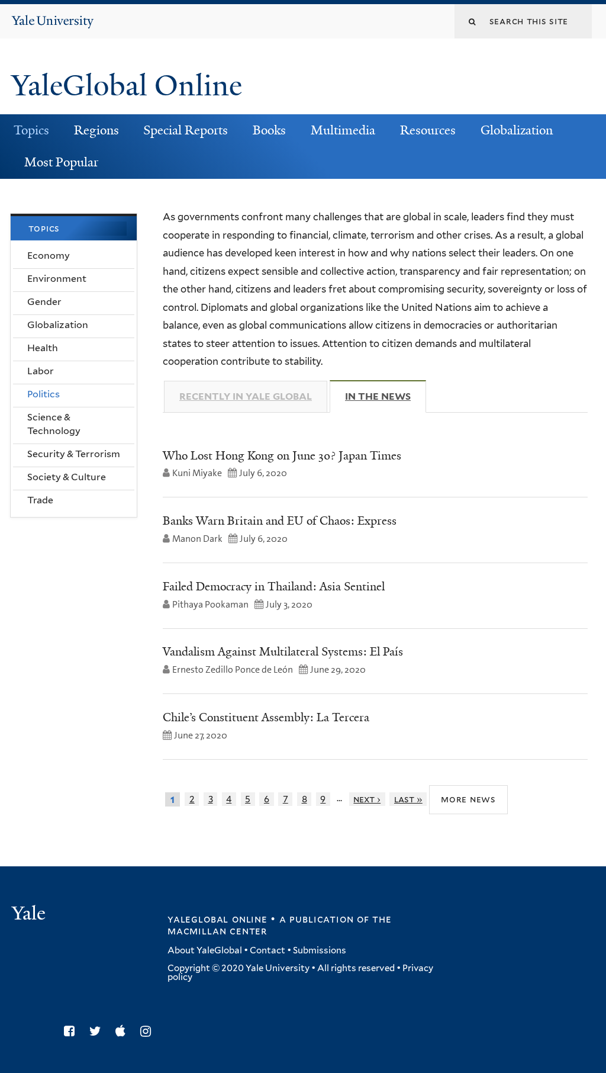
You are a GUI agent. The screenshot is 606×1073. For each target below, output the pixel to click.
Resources (428, 130)
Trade (40, 500)
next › (367, 799)
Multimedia (343, 130)
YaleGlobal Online (126, 85)
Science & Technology (53, 424)
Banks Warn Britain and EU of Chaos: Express (280, 520)
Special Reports (185, 130)
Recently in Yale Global (245, 396)
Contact (267, 950)
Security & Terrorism (73, 454)
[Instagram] (148, 1031)
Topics (31, 130)
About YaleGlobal (204, 950)
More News (468, 799)
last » (408, 799)
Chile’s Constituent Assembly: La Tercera (266, 717)
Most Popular (61, 162)
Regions (96, 130)
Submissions (319, 950)
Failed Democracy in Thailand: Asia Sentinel (274, 586)
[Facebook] (72, 1031)
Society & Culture (66, 477)
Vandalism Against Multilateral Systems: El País (283, 651)
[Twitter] (98, 1031)
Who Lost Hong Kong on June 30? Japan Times (282, 455)
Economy (48, 255)
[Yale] (30, 914)
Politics (43, 394)
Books (269, 130)
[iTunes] (123, 1031)
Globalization (517, 130)
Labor (40, 371)
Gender (44, 301)
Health (42, 348)
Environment (56, 278)
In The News (385, 396)
